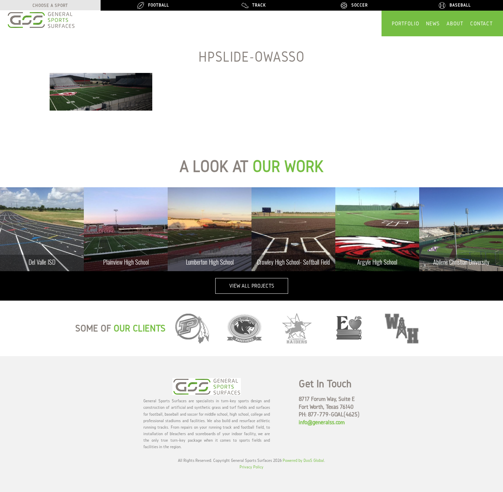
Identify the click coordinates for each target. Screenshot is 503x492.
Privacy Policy (251, 467)
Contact (481, 23)
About (455, 23)
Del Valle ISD (41, 261)
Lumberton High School (210, 261)
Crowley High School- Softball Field (293, 261)
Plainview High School (126, 261)
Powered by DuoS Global (303, 460)
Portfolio (405, 23)
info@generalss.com (322, 422)
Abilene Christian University (461, 261)
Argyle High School (377, 261)
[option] (42, 229)
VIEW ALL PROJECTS (251, 286)
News (433, 23)
